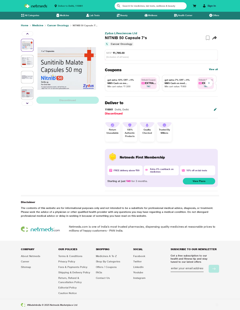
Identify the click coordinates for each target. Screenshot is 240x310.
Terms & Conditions (70, 256)
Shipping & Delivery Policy (74, 272)
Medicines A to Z (106, 256)
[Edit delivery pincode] (215, 109)
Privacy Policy (66, 261)
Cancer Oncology (121, 43)
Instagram (139, 278)
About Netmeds (30, 256)
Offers (216, 15)
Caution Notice (67, 293)
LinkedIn (138, 267)
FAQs (99, 272)
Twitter (137, 261)
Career (25, 261)
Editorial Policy (67, 287)
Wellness (152, 15)
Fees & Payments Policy (72, 267)
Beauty (124, 15)
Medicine (64, 15)
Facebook (139, 256)
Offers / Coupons (106, 267)
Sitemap (26, 267)
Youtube (138, 272)
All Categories (32, 15)
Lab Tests (95, 15)
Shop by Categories (108, 261)
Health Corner (185, 15)
